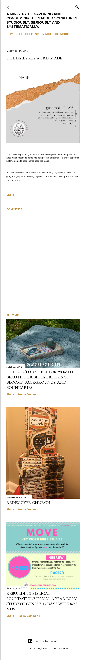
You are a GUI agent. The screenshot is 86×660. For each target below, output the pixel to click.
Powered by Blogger (46, 640)
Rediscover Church (28, 502)
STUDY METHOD (46, 34)
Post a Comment (28, 394)
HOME (10, 34)
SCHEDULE (25, 34)
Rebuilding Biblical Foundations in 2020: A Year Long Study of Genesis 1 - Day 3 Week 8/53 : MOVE (42, 601)
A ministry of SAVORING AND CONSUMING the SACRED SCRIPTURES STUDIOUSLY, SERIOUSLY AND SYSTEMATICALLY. (41, 20)
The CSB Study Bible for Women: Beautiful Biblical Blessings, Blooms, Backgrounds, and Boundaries (40, 379)
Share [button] (10, 194)
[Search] (77, 6)
